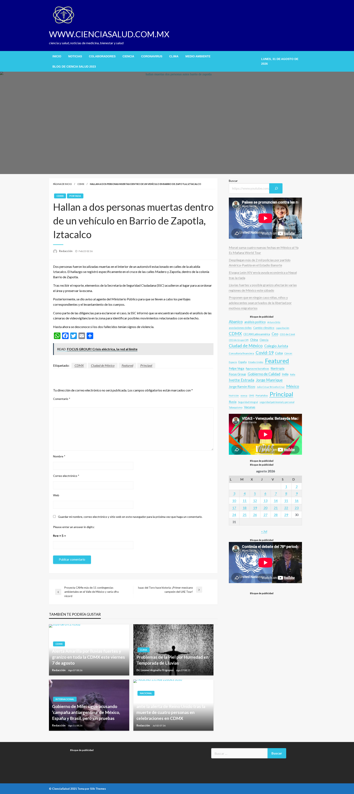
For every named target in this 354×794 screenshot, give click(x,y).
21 (276, 508)
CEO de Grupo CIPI (238, 340)
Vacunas (249, 407)
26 (255, 515)
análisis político (255, 322)
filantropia (277, 368)
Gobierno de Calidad (264, 374)
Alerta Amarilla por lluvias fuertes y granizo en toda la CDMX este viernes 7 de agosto (88, 657)
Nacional (146, 693)
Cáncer (288, 353)
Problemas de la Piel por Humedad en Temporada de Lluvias (172, 659)
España (242, 362)
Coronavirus (151, 56)
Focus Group (237, 374)
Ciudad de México (103, 365)
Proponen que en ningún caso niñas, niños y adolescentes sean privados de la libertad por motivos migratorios (260, 302)
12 (255, 500)
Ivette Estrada (241, 380)
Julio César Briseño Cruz (271, 386)
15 (286, 500)
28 (276, 515)
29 (286, 515)
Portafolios (262, 395)
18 (244, 508)
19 (255, 508)
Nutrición (234, 395)
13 (265, 500)
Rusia (232, 402)
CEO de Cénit (287, 334)
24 (234, 515)
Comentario (61, 398)
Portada (75, 196)
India (285, 374)
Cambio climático (263, 327)
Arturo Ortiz (273, 322)
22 (286, 508)
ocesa (244, 395)
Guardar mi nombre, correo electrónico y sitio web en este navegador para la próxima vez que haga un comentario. (130, 516)
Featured (127, 365)
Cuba (279, 353)
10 (234, 500)
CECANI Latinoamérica (256, 334)
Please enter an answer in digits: (74, 527)
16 (296, 500)
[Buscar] (276, 188)
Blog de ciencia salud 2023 (74, 66)
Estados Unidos (255, 362)
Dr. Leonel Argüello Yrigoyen (155, 670)
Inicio (56, 56)
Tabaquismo (235, 407)
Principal (146, 365)
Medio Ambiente (197, 56)
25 (244, 515)
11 (244, 500)
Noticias (75, 56)
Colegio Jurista (276, 346)
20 (265, 508)
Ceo (275, 333)
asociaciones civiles (240, 327)
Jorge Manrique (269, 380)
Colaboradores (102, 56)
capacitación (282, 328)
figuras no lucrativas (257, 368)
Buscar (233, 180)
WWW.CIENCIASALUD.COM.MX (109, 34)
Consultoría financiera (241, 353)
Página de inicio (62, 184)
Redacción (66, 251)
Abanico (236, 321)
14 (276, 500)
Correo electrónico (66, 475)
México (292, 386)
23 (296, 508)
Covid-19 (264, 352)
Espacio (233, 362)
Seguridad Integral (248, 402)
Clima (173, 56)
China (254, 340)
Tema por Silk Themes (91, 788)
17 (234, 508)
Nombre (59, 456)
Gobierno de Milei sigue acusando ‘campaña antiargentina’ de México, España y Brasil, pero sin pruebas (86, 712)
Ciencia (128, 56)
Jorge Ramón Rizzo (242, 386)
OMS (251, 395)
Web (56, 495)
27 (265, 515)
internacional (65, 699)
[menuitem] (57, 56)
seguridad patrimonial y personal (277, 402)
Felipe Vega (236, 368)
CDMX (80, 184)
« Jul (264, 531)
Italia (292, 374)
